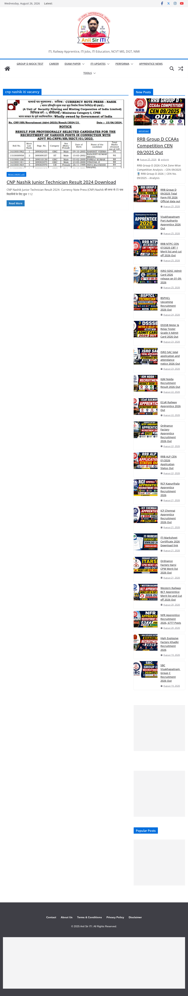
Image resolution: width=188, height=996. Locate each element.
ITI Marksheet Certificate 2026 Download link (170, 541)
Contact (51, 917)
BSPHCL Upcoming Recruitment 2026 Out (168, 303)
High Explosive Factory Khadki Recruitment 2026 (169, 644)
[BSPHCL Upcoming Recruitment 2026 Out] (146, 306)
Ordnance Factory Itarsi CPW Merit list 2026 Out (169, 566)
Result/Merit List (16, 174)
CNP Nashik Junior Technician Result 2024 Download (61, 182)
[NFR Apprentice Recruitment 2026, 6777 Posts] (146, 621)
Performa (122, 63)
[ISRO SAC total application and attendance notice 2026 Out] (146, 360)
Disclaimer (135, 917)
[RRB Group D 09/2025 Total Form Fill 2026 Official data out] (146, 198)
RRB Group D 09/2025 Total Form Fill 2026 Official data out (170, 195)
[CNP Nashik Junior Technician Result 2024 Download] (66, 133)
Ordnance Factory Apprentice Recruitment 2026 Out (168, 433)
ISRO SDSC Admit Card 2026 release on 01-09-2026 (171, 276)
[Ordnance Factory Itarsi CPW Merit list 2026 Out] (146, 569)
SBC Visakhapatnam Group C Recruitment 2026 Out (170, 673)
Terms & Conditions (89, 917)
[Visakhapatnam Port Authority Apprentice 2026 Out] (146, 225)
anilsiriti (165, 159)
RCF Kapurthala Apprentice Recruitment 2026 (170, 489)
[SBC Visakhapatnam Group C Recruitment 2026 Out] (146, 675)
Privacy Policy (115, 917)
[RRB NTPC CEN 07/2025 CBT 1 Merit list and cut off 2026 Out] (146, 252)
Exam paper (73, 63)
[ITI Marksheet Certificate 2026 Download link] (146, 543)
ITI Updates (98, 63)
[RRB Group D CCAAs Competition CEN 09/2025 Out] (159, 111)
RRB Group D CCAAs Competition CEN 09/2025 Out (158, 145)
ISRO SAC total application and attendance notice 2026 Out (170, 357)
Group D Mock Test (30, 63)
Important (143, 131)
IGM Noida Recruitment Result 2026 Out (170, 383)
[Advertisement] (159, 728)
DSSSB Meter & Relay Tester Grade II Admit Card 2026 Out (169, 330)
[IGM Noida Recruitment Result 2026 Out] (146, 385)
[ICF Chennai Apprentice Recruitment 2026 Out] (146, 518)
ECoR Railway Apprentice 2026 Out (170, 406)
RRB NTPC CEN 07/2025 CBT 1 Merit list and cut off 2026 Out (171, 249)
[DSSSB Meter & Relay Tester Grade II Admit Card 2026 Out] (146, 333)
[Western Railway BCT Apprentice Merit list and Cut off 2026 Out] (146, 596)
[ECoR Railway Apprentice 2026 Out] (146, 408)
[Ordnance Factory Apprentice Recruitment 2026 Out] (146, 435)
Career (54, 63)
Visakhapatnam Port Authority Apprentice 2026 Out (170, 222)
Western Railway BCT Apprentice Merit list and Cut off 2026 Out (171, 593)
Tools (87, 73)
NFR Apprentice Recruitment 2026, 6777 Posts (170, 619)
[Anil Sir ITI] (7, 68)
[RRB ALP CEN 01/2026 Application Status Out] (146, 464)
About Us (67, 917)
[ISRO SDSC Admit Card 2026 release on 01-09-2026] (146, 279)
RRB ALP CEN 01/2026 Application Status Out (168, 462)
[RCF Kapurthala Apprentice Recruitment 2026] (146, 491)
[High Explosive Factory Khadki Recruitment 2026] (146, 646)
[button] (83, 64)
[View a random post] (180, 68)
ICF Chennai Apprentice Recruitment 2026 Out (168, 516)
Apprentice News (151, 63)
